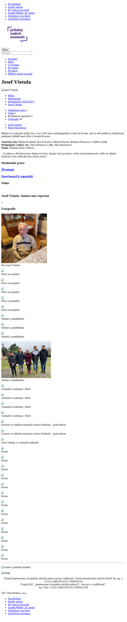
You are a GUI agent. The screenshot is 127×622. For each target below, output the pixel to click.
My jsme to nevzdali (18, 10)
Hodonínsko (14, 98)
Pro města (13, 67)
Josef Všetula (15, 104)
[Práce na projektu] (2, 271)
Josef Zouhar (14, 124)
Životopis (7, 169)
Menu (5, 49)
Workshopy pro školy (19, 16)
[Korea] (2, 448)
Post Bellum (14, 4)
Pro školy (13, 70)
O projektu (13, 64)
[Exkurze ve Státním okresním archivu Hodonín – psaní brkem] (2, 421)
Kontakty (13, 59)
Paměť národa (15, 7)
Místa (11, 61)
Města (11, 95)
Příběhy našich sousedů (20, 73)
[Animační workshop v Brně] (2, 386)
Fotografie (13, 119)
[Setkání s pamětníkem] (2, 315)
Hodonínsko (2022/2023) (21, 101)
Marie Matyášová (17, 127)
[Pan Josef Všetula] (24, 262)
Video (11, 113)
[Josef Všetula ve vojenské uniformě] (2, 439)
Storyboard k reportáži (17, 176)
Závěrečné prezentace (19, 19)
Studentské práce (17, 110)
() (2, 202)
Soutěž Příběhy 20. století (21, 13)
